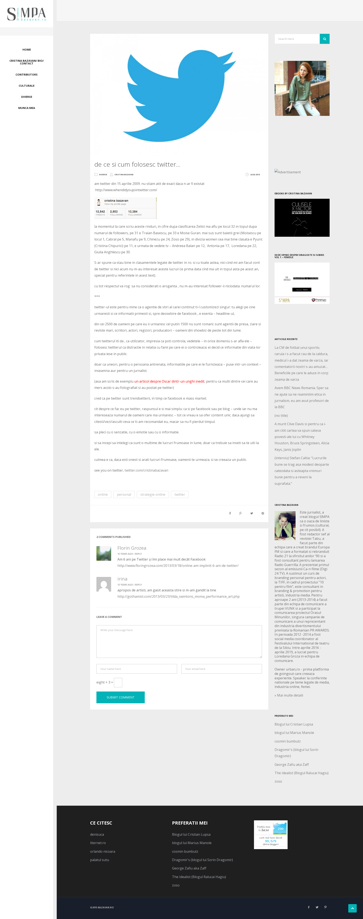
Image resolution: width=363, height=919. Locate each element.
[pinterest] (325, 907)
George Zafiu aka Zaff (292, 764)
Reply (138, 553)
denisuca (97, 834)
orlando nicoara (102, 851)
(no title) (281, 415)
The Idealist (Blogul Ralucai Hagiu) (302, 773)
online (103, 494)
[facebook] (308, 907)
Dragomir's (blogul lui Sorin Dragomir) (202, 860)
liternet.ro (98, 843)
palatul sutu (99, 860)
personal (124, 494)
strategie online (152, 494)
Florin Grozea (131, 548)
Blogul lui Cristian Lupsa (294, 724)
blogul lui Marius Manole (294, 732)
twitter (180, 494)
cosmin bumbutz (288, 741)
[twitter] (317, 907)
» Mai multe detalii (289, 695)
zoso (278, 781)
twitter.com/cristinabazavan (146, 470)
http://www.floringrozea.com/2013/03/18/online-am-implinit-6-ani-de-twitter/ (178, 565)
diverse (103, 174)
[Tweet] (251, 513)
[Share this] (230, 513)
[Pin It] (263, 513)
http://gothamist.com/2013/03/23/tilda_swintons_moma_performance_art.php (178, 596)
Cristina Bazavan (123, 174)
